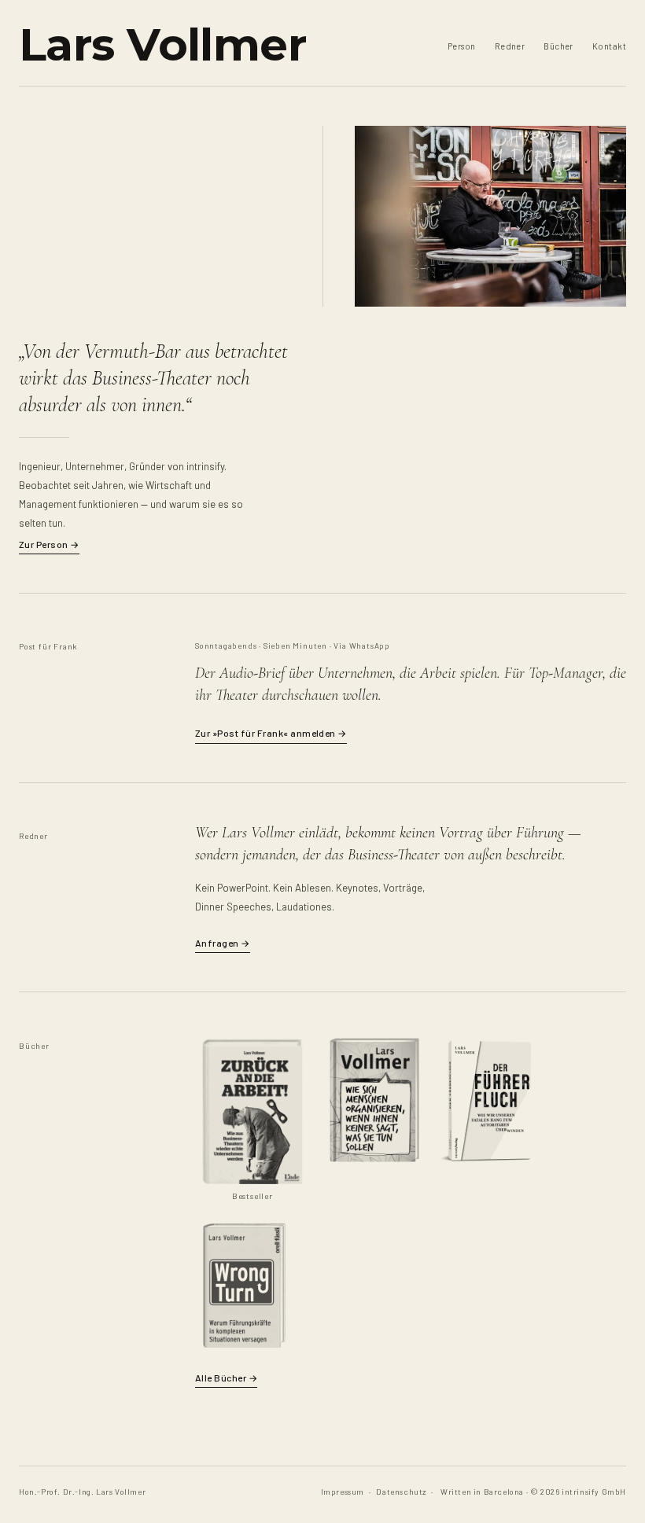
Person (462, 46)
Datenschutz (401, 1491)
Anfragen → (222, 942)
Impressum (342, 1491)
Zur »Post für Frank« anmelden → (271, 732)
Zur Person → (49, 544)
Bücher (558, 46)
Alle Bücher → (226, 1377)
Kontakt (609, 46)
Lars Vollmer (162, 44)
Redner (510, 46)
